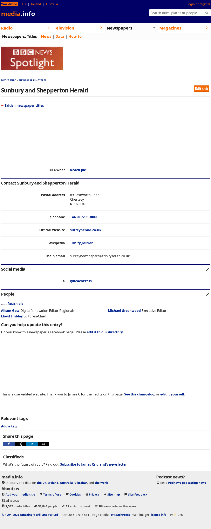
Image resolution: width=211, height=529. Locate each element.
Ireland (36, 4)
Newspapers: (14, 36)
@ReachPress (81, 281)
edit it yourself (172, 394)
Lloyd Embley (12, 316)
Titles (32, 36)
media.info (8, 80)
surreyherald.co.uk (85, 230)
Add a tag (9, 426)
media (18, 13)
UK (24, 4)
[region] (105, 137)
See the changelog (139, 394)
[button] (9, 444)
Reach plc (78, 170)
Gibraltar (80, 483)
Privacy (94, 494)
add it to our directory (105, 332)
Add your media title (20, 494)
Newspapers (27, 80)
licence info (158, 515)
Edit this (202, 88)
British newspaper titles (24, 105)
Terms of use (52, 494)
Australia (52, 4)
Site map (113, 494)
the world (102, 483)
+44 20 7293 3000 (83, 217)
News (46, 36)
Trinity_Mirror (81, 243)
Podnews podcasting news (187, 483)
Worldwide (9, 4)
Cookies (75, 494)
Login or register (198, 4)
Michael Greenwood (124, 310)
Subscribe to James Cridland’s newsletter (93, 464)
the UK (42, 483)
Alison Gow (10, 310)
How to (75, 36)
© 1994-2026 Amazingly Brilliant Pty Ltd (30, 515)
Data (59, 36)
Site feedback (137, 494)
